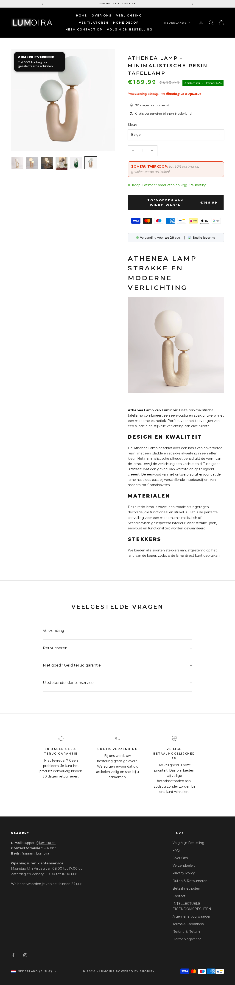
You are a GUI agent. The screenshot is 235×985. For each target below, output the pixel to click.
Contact (179, 896)
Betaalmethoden (186, 888)
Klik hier (50, 848)
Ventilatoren (94, 22)
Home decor (126, 22)
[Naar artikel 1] (17, 162)
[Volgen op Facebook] (13, 955)
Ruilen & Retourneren (190, 881)
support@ (39, 843)
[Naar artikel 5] (76, 162)
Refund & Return (186, 932)
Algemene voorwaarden (192, 916)
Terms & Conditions (188, 924)
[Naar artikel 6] (90, 162)
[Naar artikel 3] (46, 162)
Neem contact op (83, 29)
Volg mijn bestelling (129, 29)
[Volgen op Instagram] (25, 955)
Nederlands (175, 22)
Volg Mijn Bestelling (188, 843)
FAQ (176, 850)
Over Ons (101, 15)
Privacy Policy (184, 873)
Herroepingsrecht (187, 939)
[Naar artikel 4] (61, 163)
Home (81, 15)
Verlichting (129, 15)
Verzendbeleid (184, 865)
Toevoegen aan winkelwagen (182, 202)
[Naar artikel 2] (32, 162)
